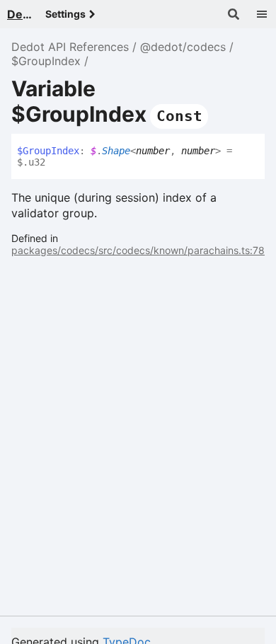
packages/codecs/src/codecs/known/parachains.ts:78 (138, 250)
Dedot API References (70, 47)
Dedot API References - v (20, 14)
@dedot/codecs (183, 47)
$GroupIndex (46, 61)
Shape (116, 150)
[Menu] (262, 14)
